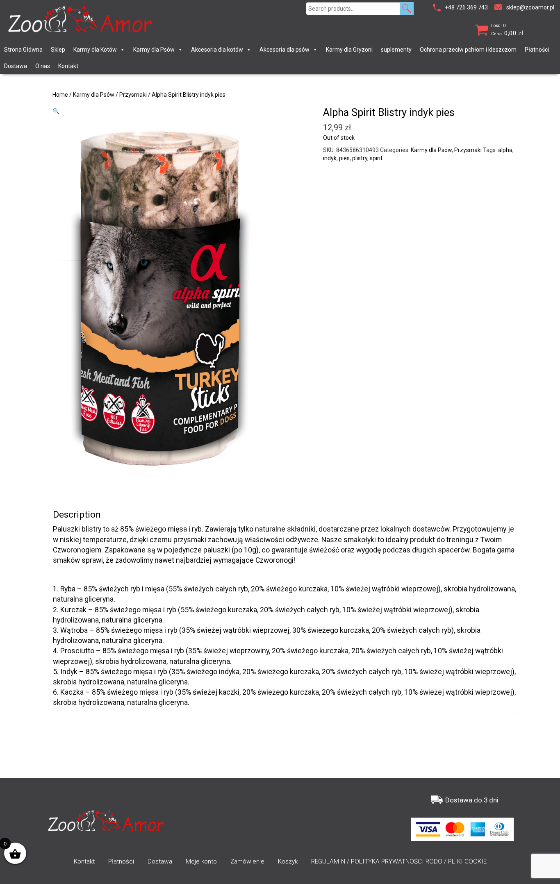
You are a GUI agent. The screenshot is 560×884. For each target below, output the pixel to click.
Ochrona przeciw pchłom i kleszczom (468, 49)
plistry (359, 158)
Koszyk (288, 861)
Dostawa (15, 66)
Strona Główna (23, 49)
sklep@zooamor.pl (530, 7)
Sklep (58, 49)
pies (344, 158)
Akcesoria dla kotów (217, 49)
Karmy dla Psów (154, 49)
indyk (330, 158)
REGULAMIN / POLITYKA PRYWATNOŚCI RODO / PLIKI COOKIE (399, 861)
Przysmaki (133, 94)
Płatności (537, 49)
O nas (42, 66)
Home (60, 94)
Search (407, 8)
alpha (505, 150)
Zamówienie (247, 861)
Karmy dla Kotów (95, 49)
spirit (376, 158)
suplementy (396, 49)
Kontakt (68, 66)
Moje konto (201, 861)
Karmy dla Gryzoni (349, 49)
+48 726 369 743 (466, 7)
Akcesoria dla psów (285, 49)
